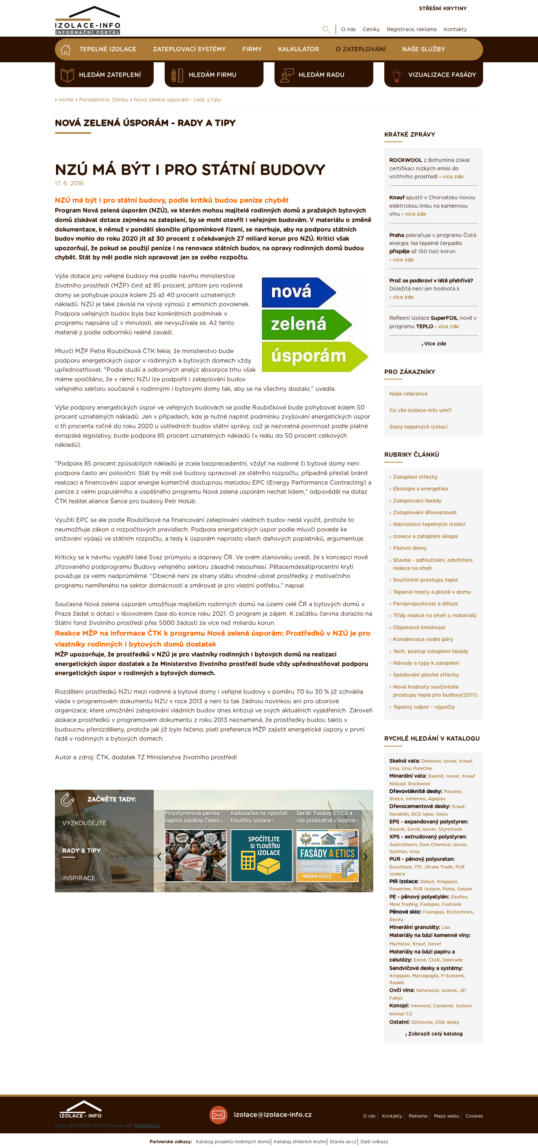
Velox (442, 814)
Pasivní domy (410, 548)
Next (367, 860)
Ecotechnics (460, 912)
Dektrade (452, 960)
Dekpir (427, 881)
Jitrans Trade (438, 867)
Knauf (465, 761)
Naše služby (423, 49)
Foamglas (433, 912)
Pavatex (453, 791)
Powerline (400, 889)
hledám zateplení (110, 75)
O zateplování (361, 49)
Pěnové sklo (404, 912)
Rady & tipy (81, 851)
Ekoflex (459, 897)
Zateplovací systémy (189, 49)
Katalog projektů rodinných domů (233, 1142)
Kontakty (455, 29)
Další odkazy (374, 1142)
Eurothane (400, 867)
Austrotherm (403, 845)
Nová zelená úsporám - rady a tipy (177, 100)
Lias (446, 927)
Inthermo (416, 799)
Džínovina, (422, 1022)
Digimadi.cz (147, 1125)
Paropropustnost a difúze (425, 604)
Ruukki (396, 983)
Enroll (413, 829)
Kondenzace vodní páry (423, 639)
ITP (418, 867)
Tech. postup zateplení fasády (430, 651)
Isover (450, 761)
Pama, (449, 889)
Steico (396, 799)
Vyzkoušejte (84, 823)
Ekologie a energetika (420, 489)
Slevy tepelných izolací (418, 427)
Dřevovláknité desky (415, 791)
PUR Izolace (426, 889)
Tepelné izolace (108, 49)
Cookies (474, 1116)
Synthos (398, 851)
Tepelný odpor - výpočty (424, 707)
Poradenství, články (103, 100)
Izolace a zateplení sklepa (425, 536)
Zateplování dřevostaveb (424, 512)
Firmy (252, 49)
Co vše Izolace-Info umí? (420, 410)
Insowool (420, 1006)
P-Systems (452, 976)
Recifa (396, 920)
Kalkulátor (298, 49)
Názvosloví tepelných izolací (429, 524)
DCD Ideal (422, 814)
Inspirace (79, 878)
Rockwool (419, 784)
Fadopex (430, 904)
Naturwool (427, 990)
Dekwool (431, 761)
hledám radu (321, 75)
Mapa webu (446, 1116)
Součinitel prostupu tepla (425, 580)
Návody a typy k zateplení (426, 663)
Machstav (399, 944)
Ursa (394, 768)
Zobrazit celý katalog (435, 1034)
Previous (161, 860)
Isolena (449, 990)
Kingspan (447, 881)
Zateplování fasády (417, 501)
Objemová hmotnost (419, 627)
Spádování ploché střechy (426, 675)
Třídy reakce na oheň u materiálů (435, 615)
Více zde (435, 344)
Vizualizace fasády (442, 75)
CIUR (434, 960)
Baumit (436, 776)
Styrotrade (450, 829)
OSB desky (447, 1022)
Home (66, 100)
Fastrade (452, 904)
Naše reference (408, 394)
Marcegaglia (425, 976)
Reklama (418, 1116)
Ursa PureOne (417, 768)
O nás (348, 29)
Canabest (443, 1006)
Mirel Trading (403, 904)
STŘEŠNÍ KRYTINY (443, 8)
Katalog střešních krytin (300, 1142)
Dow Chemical (435, 845)
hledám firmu (212, 75)
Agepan (436, 799)
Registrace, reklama (412, 29)
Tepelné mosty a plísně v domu (432, 592)
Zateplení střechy (415, 477)
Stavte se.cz (343, 1142)
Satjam (464, 889)
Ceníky (371, 29)
